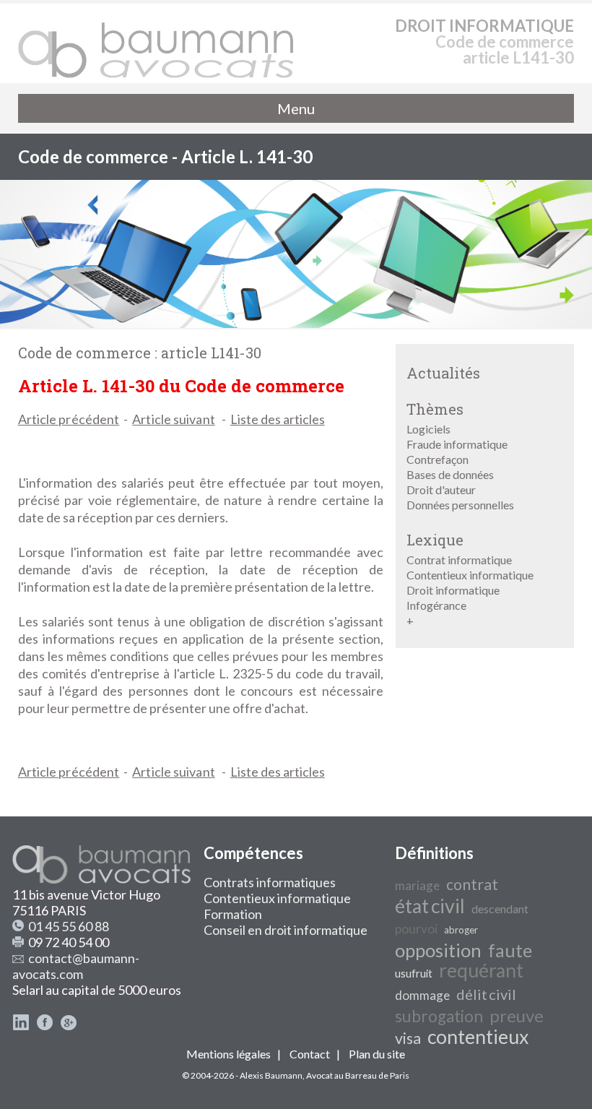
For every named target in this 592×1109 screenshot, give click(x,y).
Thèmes (434, 409)
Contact (310, 1054)
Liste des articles (277, 419)
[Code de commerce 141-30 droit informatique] (156, 43)
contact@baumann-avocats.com (75, 966)
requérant (481, 970)
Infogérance (436, 605)
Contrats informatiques (270, 882)
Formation (233, 914)
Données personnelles (460, 505)
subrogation (439, 1016)
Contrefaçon (437, 459)
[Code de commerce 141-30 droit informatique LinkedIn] (21, 1026)
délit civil (486, 994)
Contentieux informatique (470, 575)
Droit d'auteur (441, 489)
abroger (461, 930)
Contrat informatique (459, 559)
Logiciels (428, 429)
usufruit (413, 973)
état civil (430, 906)
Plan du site (377, 1054)
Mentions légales (228, 1054)
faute (510, 950)
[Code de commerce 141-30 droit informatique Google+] (68, 1026)
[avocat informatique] (296, 323)
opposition (438, 950)
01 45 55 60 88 (68, 926)
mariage (417, 885)
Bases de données (450, 474)
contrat (472, 884)
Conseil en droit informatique (285, 930)
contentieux (477, 1036)
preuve (516, 1015)
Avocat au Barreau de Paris (357, 1075)
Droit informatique (453, 590)
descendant (499, 908)
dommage (422, 995)
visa (408, 1038)
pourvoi (416, 928)
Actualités (443, 372)
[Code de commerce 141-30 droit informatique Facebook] (44, 1026)
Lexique (434, 539)
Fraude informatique (457, 444)
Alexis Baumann (271, 1075)
